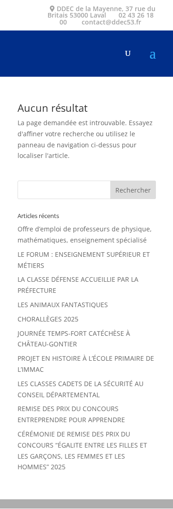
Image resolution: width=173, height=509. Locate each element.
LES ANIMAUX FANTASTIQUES (63, 304)
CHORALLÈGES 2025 (48, 319)
